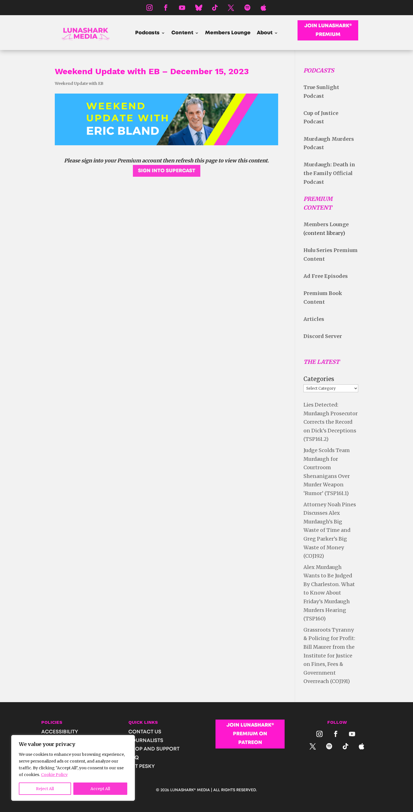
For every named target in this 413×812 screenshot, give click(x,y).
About (265, 33)
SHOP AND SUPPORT (154, 749)
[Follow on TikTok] (214, 7)
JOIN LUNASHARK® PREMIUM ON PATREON (250, 734)
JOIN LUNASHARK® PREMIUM (328, 30)
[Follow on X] (231, 7)
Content (182, 33)
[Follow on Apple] (263, 7)
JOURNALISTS (145, 740)
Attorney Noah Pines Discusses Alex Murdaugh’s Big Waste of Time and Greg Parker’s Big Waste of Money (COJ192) (329, 530)
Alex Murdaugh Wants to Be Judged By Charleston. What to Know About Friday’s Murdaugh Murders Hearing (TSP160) (329, 593)
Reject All (45, 788)
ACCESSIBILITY (59, 731)
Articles (313, 319)
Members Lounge (228, 33)
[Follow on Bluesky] (198, 7)
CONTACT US (144, 731)
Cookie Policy (54, 774)
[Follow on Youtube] (182, 7)
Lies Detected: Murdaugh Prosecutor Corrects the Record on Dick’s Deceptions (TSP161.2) (330, 422)
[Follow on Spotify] (247, 7)
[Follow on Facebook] (166, 7)
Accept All (100, 788)
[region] (73, 768)
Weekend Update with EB (79, 83)
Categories (318, 378)
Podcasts (147, 33)
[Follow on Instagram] (149, 7)
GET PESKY (141, 766)
